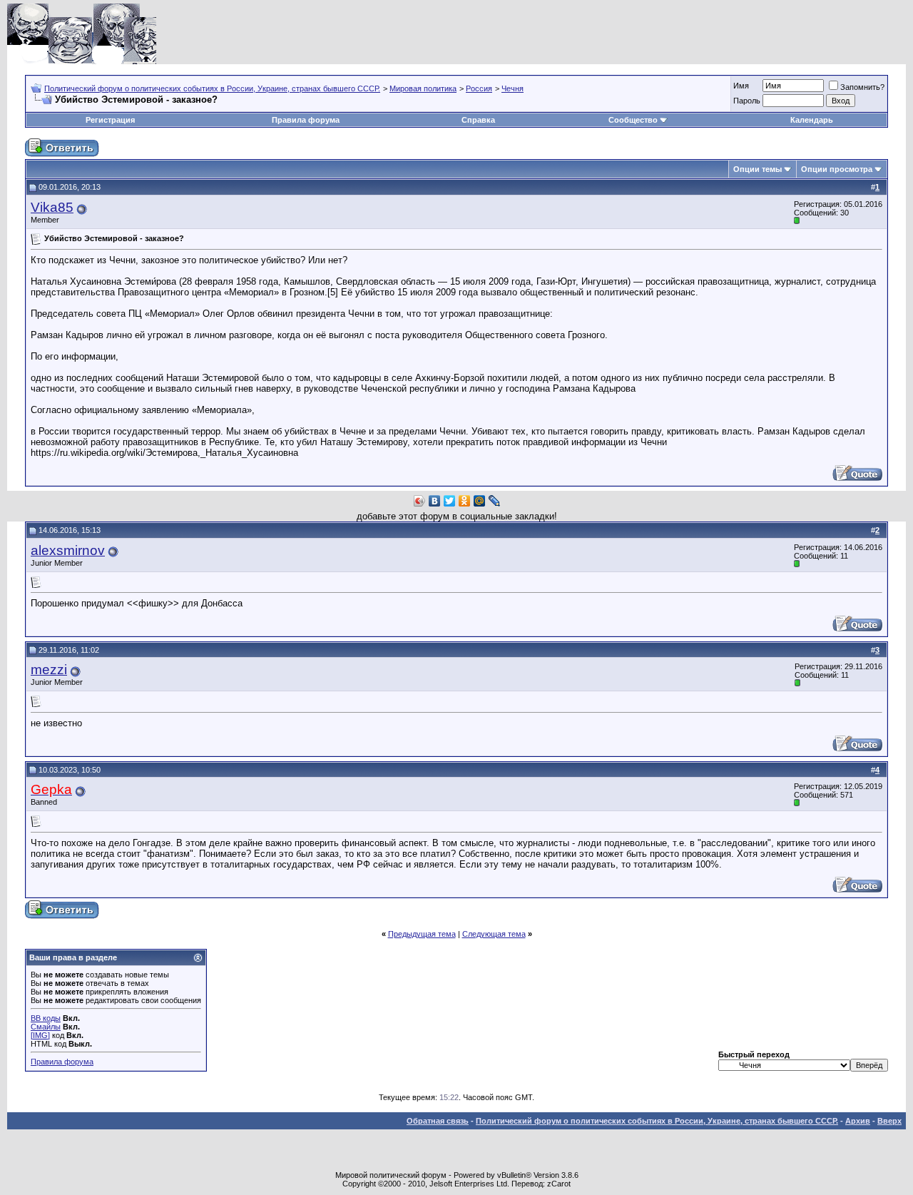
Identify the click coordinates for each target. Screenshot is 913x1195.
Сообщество (633, 120)
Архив (857, 1121)
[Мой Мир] (479, 501)
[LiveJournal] (494, 501)
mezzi (49, 669)
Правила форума (306, 120)
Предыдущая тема (422, 934)
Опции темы (757, 169)
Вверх (889, 1121)
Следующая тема (494, 934)
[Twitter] (449, 501)
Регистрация (110, 120)
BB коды (46, 1018)
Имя (741, 85)
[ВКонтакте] (434, 501)
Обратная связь (438, 1121)
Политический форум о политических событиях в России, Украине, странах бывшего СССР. (212, 88)
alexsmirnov (68, 550)
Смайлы (46, 1026)
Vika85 (52, 207)
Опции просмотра (836, 169)
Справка (478, 120)
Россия (479, 88)
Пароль (746, 100)
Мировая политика (422, 88)
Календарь (811, 120)
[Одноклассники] (464, 501)
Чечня (512, 88)
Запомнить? (862, 87)
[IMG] (40, 1035)
